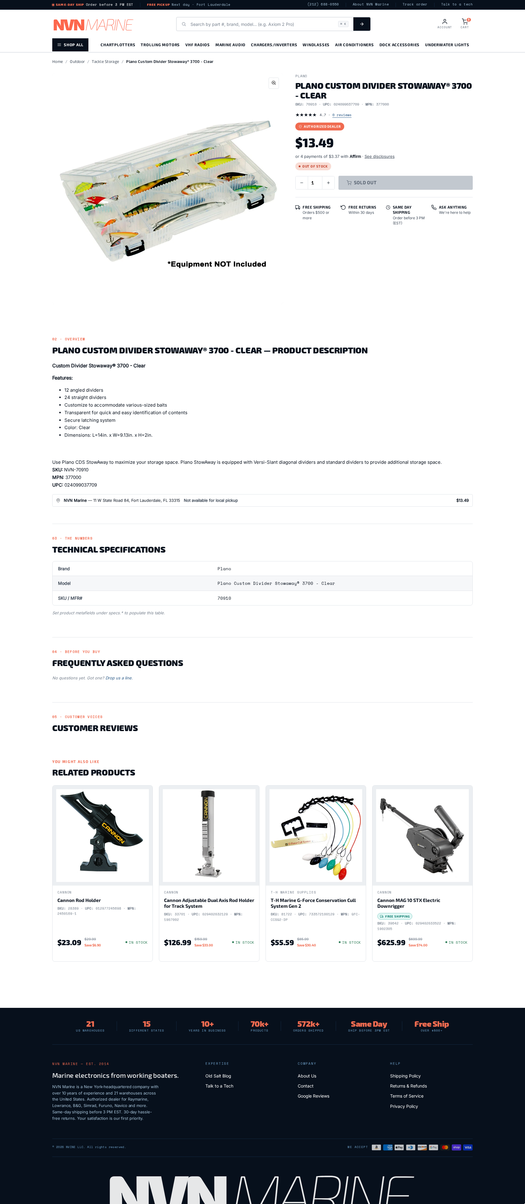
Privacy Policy (404, 1106)
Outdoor (77, 61)
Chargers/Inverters (274, 44)
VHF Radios (197, 44)
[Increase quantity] (328, 182)
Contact (306, 1085)
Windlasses (316, 44)
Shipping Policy (405, 1075)
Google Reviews (313, 1095)
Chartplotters (118, 44)
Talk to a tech (457, 4)
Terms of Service (407, 1095)
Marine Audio (230, 44)
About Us (307, 1075)
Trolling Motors (160, 44)
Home (57, 61)
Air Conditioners (354, 44)
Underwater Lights (447, 44)
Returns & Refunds (408, 1085)
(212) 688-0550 (323, 4)
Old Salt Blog (218, 1075)
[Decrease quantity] (302, 182)
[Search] (361, 24)
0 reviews (342, 114)
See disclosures (380, 156)
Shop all (74, 44)
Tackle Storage (105, 61)
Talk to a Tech (219, 1085)
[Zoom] (274, 83)
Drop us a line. (119, 677)
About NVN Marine (371, 4)
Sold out (365, 182)
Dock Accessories (399, 44)
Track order (415, 4)
